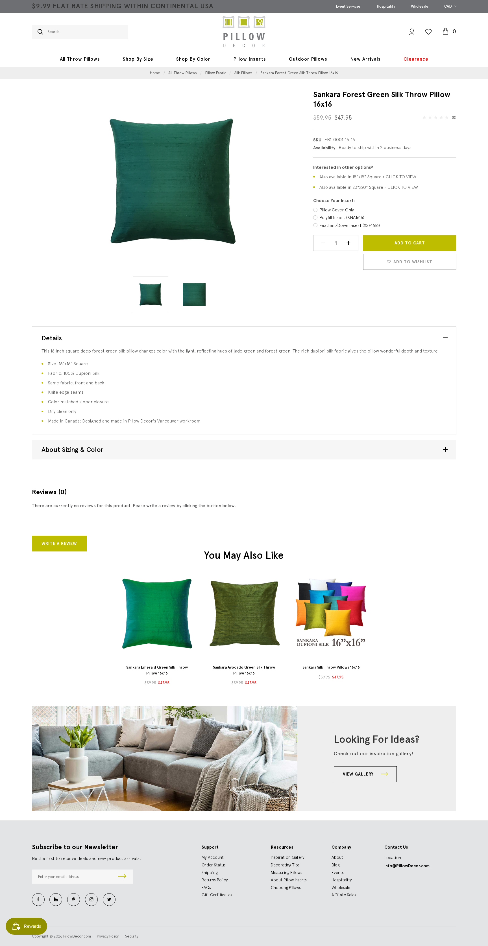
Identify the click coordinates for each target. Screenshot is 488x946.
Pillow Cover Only (336, 209)
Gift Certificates (217, 894)
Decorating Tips (285, 864)
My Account (213, 857)
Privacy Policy (108, 936)
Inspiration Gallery (287, 857)
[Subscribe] (122, 877)
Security (131, 936)
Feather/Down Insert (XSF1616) (349, 225)
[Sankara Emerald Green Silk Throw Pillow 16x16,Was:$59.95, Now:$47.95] (157, 613)
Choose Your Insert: (334, 200)
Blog (335, 864)
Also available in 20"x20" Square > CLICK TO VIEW (368, 187)
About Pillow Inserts (289, 879)
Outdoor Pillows (308, 59)
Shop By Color (193, 59)
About (337, 857)
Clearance (416, 59)
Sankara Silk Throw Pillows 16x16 (331, 667)
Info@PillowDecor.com (407, 865)
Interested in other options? (343, 167)
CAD (448, 6)
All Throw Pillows (80, 59)
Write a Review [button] (59, 543)
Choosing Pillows (286, 887)
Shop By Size (138, 59)
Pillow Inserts (249, 59)
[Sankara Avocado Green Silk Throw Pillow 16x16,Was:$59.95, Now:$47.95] (244, 613)
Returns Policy (215, 879)
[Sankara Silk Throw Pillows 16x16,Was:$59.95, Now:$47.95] (331, 613)
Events (338, 872)
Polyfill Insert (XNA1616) (341, 217)
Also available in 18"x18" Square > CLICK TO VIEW (367, 176)
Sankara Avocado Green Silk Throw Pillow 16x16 (244, 670)
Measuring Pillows (286, 872)
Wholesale (419, 6)
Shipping (209, 872)
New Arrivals (365, 59)
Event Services (348, 6)
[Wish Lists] (428, 31)
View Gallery (359, 774)
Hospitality (386, 6)
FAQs (206, 887)
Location (392, 857)
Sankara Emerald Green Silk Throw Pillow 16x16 (157, 670)
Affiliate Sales (344, 894)
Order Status (214, 864)
